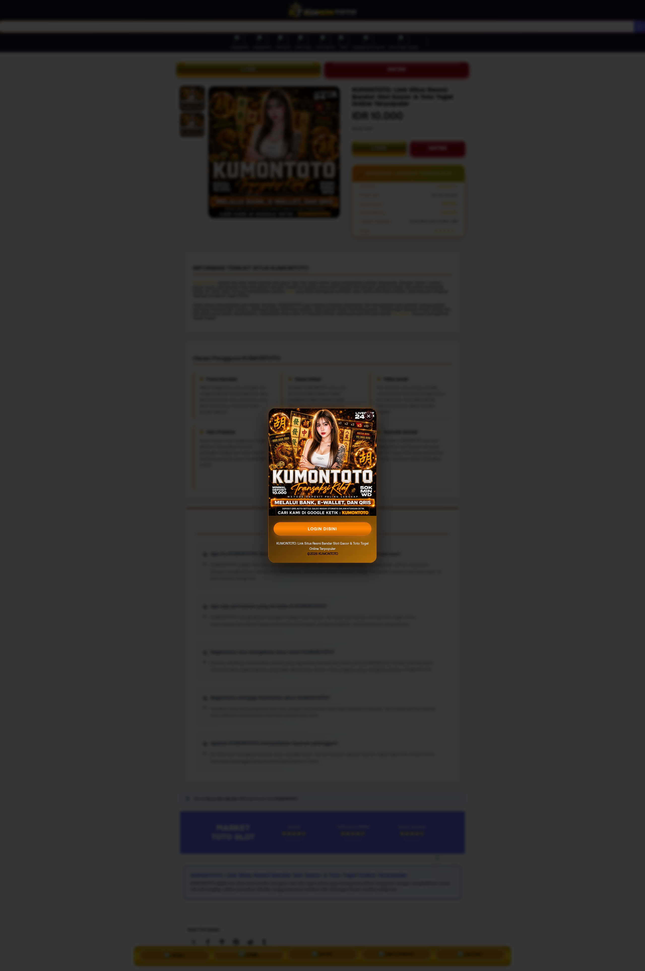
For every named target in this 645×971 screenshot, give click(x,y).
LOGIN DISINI (322, 529)
